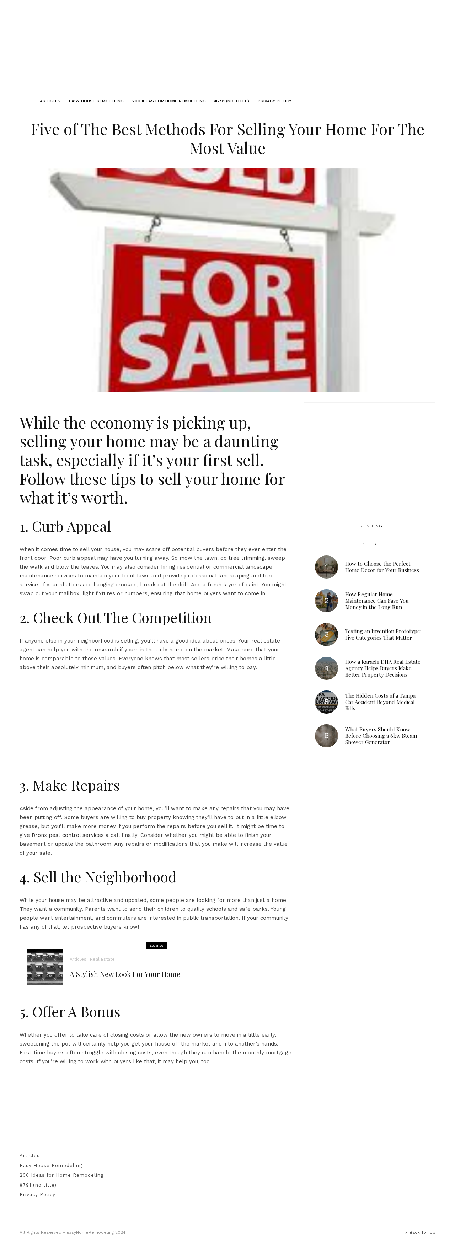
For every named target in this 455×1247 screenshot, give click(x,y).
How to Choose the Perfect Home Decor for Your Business (382, 566)
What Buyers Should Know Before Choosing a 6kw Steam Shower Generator (381, 735)
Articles (50, 100)
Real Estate (102, 959)
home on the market (196, 649)
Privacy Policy (274, 100)
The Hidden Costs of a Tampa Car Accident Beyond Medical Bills (380, 701)
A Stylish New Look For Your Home (125, 974)
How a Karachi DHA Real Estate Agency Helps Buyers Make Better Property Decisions (383, 668)
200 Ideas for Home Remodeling (169, 100)
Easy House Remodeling (96, 100)
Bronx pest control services (68, 835)
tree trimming (246, 558)
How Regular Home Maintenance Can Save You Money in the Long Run (377, 600)
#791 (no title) (231, 100)
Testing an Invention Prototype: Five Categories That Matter (383, 634)
